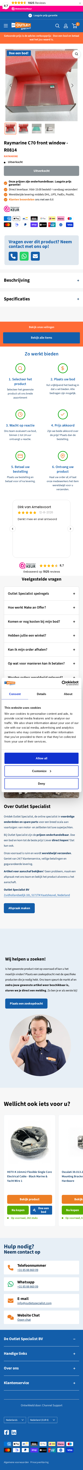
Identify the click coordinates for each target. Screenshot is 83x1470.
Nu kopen (18, 1210)
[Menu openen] (6, 25)
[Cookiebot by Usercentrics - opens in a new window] (62, 683)
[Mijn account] (66, 26)
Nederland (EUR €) (39, 1420)
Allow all (41, 758)
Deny (41, 783)
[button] (10, 86)
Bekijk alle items (41, 338)
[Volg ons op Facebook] (6, 1432)
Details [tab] (41, 693)
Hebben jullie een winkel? (27, 635)
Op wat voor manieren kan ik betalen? (36, 663)
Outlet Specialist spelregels (28, 593)
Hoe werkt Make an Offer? (27, 607)
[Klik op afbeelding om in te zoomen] (76, 54)
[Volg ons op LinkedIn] (14, 1432)
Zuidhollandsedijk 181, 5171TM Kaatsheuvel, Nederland (37, 895)
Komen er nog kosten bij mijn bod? (34, 621)
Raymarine (11, 156)
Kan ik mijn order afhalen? (27, 649)
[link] (29, 1171)
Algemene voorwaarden (16, 1462)
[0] (74, 26)
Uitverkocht (42, 171)
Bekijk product (29, 1199)
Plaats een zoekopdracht (26, 1003)
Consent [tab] (15, 693)
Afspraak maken (19, 908)
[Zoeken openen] (57, 26)
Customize (39, 770)
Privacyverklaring (39, 1462)
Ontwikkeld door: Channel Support (41, 1405)
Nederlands (11, 1420)
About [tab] (68, 693)
